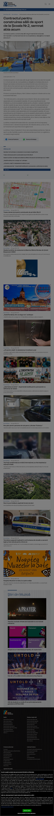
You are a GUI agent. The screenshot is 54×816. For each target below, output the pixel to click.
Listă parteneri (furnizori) (7, 806)
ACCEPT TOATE (27, 810)
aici (11, 788)
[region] (27, 793)
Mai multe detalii (40, 779)
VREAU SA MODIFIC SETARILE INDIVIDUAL (27, 813)
